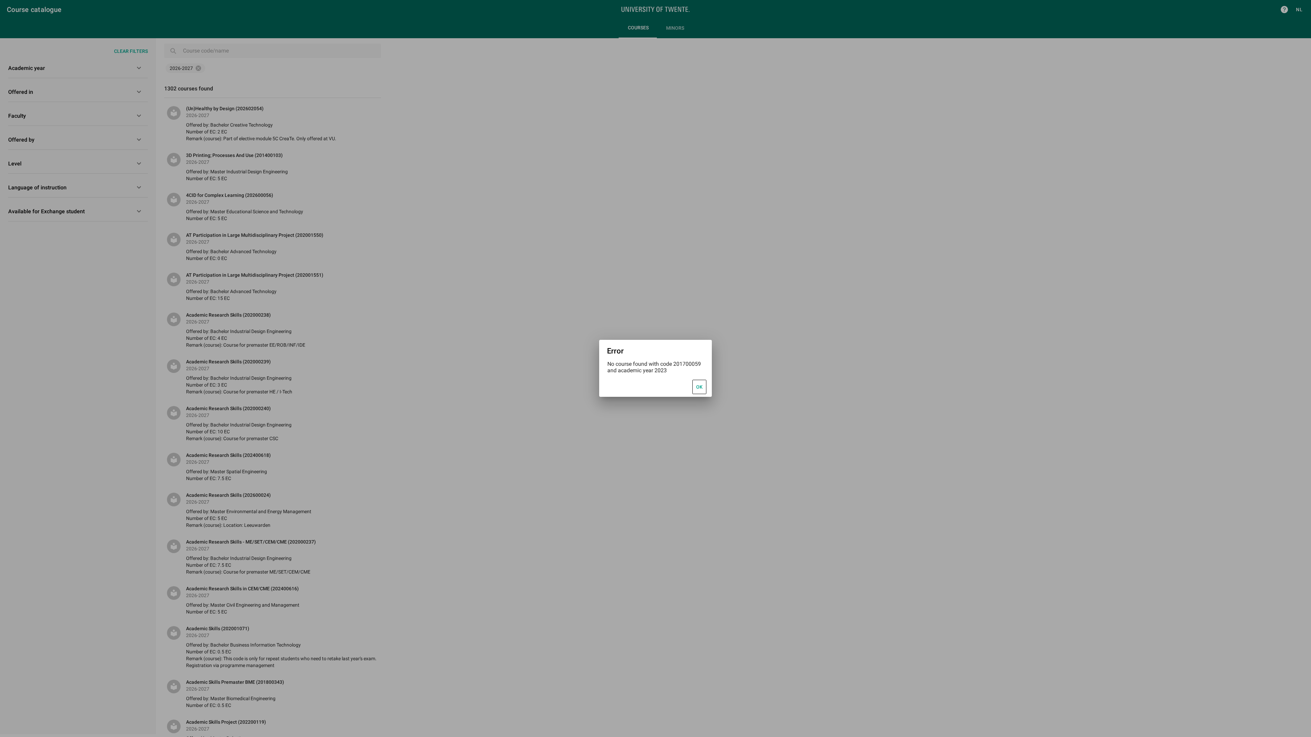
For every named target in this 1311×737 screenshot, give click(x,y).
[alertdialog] (655, 368)
